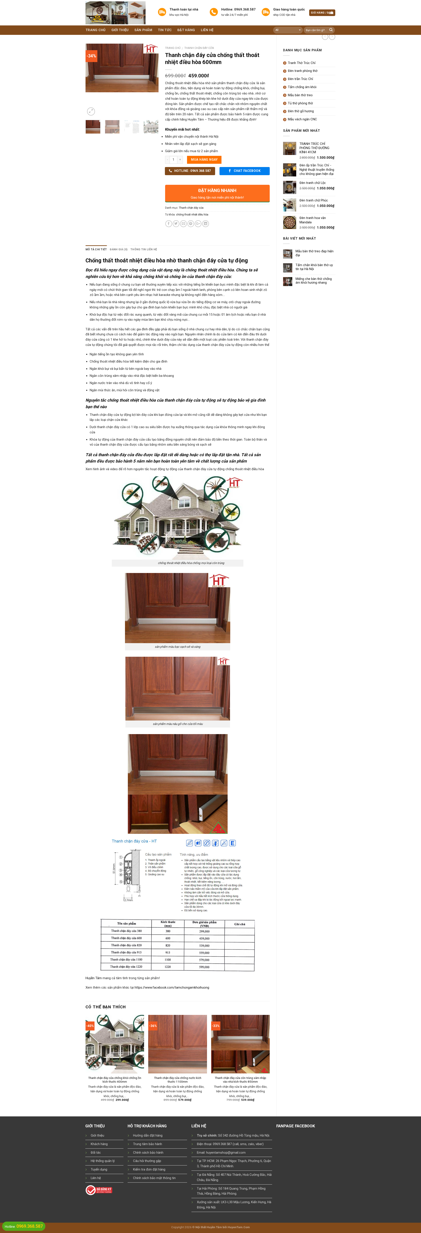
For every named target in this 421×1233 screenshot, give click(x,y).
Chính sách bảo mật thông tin (154, 1178)
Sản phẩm (143, 30)
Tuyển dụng (99, 1169)
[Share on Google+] (198, 223)
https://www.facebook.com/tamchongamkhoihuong (172, 987)
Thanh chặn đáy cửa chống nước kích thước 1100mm (177, 1079)
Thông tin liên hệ (143, 249)
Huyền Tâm (94, 978)
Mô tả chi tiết (96, 249)
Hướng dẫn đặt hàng (147, 1135)
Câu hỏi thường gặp (147, 1161)
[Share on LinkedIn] (205, 223)
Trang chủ (96, 30)
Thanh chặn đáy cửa (199, 48)
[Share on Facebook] (168, 223)
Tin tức (165, 30)
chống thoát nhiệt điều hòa (192, 214)
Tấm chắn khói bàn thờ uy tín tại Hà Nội (314, 267)
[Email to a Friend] (183, 223)
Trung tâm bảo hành (147, 1144)
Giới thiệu (120, 30)
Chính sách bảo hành (148, 1153)
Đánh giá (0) (118, 249)
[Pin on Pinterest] (190, 223)
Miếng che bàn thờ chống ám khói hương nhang (314, 281)
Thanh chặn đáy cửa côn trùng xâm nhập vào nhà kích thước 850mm (240, 1079)
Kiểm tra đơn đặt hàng (149, 1169)
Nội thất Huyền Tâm (208, 1227)
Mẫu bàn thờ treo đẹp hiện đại (315, 253)
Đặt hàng (186, 30)
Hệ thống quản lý (103, 1161)
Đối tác (96, 1153)
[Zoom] (91, 111)
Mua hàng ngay (204, 160)
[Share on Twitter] (176, 223)
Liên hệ (207, 30)
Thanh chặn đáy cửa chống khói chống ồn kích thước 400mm (114, 1079)
